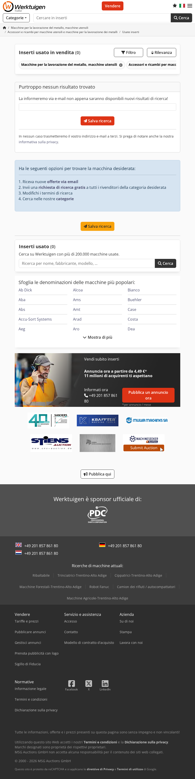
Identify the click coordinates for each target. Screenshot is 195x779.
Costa (133, 319)
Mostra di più (99, 337)
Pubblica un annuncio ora (148, 395)
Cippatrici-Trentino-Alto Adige (138, 575)
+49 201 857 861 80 (41, 545)
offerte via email (62, 181)
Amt (76, 309)
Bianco (134, 290)
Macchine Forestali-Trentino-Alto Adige (51, 586)
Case (132, 309)
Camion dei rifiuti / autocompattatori (146, 586)
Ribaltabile (41, 575)
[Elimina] (120, 65)
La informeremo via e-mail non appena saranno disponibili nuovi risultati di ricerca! (93, 98)
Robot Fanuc (99, 586)
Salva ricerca (99, 121)
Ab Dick (25, 290)
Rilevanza (163, 52)
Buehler (135, 299)
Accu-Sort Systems (35, 319)
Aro (76, 329)
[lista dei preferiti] (175, 5)
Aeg (22, 329)
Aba (22, 299)
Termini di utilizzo (130, 769)
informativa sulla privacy (38, 142)
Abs (22, 309)
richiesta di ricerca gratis (62, 187)
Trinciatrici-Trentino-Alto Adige (82, 575)
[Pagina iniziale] (4, 28)
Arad (77, 319)
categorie (65, 198)
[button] (189, 5)
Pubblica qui (99, 474)
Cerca (183, 17)
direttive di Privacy (100, 769)
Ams (77, 299)
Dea (131, 329)
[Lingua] (182, 5)
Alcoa (78, 290)
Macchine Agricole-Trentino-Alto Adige (97, 598)
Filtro (130, 52)
